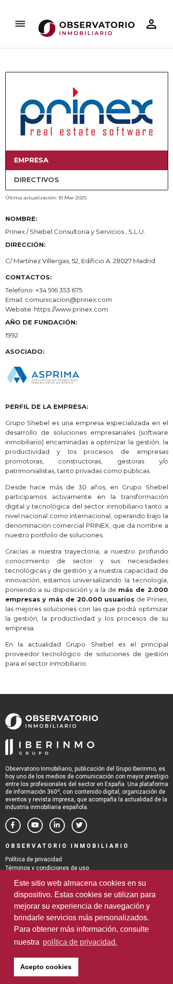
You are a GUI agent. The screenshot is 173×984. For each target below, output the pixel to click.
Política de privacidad (33, 859)
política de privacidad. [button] (80, 942)
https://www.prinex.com (71, 309)
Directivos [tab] (36, 179)
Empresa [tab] (31, 160)
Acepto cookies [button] (46, 967)
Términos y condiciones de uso (47, 868)
